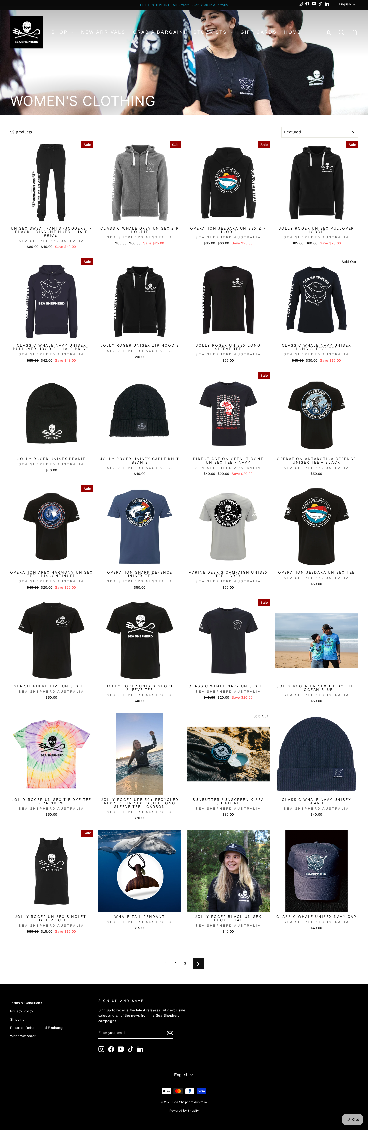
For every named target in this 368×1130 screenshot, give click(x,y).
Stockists (211, 32)
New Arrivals (103, 32)
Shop (60, 32)
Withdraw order (23, 1036)
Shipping (17, 1019)
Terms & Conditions (26, 1003)
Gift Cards (258, 32)
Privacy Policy (21, 1011)
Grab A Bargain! (159, 32)
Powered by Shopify (184, 1110)
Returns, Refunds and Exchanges (38, 1028)
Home (292, 32)
